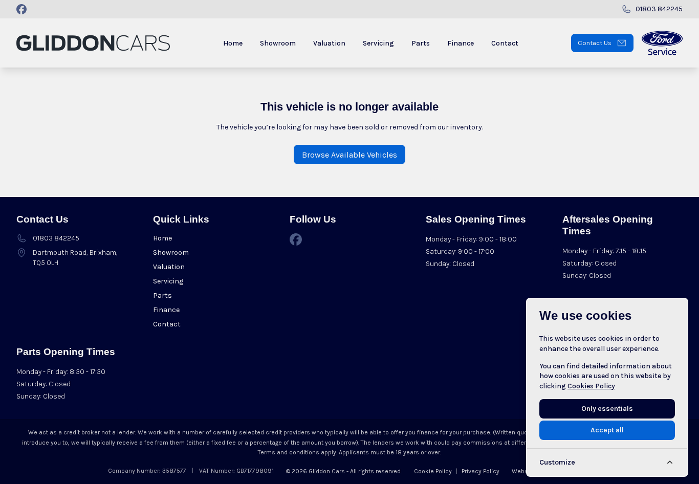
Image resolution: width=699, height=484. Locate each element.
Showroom (171, 252)
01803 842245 (56, 238)
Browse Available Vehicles (349, 155)
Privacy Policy (480, 471)
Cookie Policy (433, 471)
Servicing (168, 281)
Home (162, 238)
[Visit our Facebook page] (21, 9)
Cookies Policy (591, 386)
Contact (167, 324)
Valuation (169, 266)
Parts (162, 295)
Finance (166, 309)
